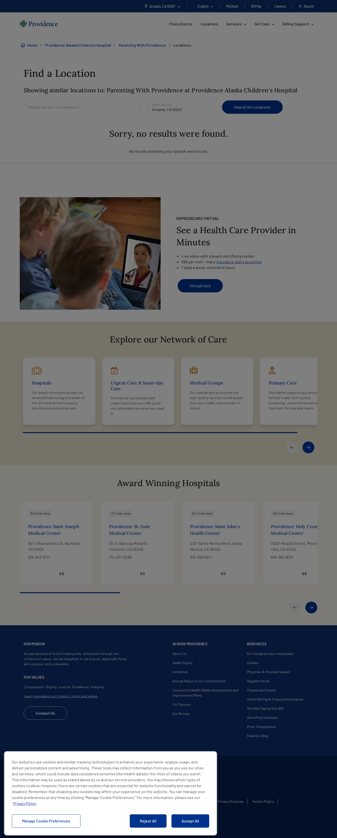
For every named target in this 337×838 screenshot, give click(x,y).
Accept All (190, 821)
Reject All (148, 821)
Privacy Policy (24, 803)
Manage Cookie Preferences (46, 821)
